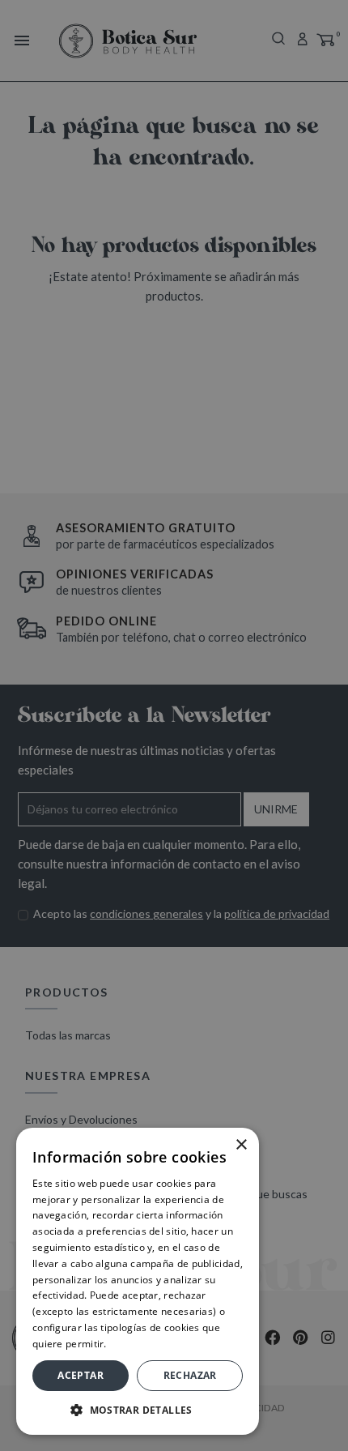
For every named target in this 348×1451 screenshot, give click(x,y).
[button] (137, 1410)
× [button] (241, 1145)
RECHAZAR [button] (190, 1375)
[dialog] (174, 725)
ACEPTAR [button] (80, 1375)
